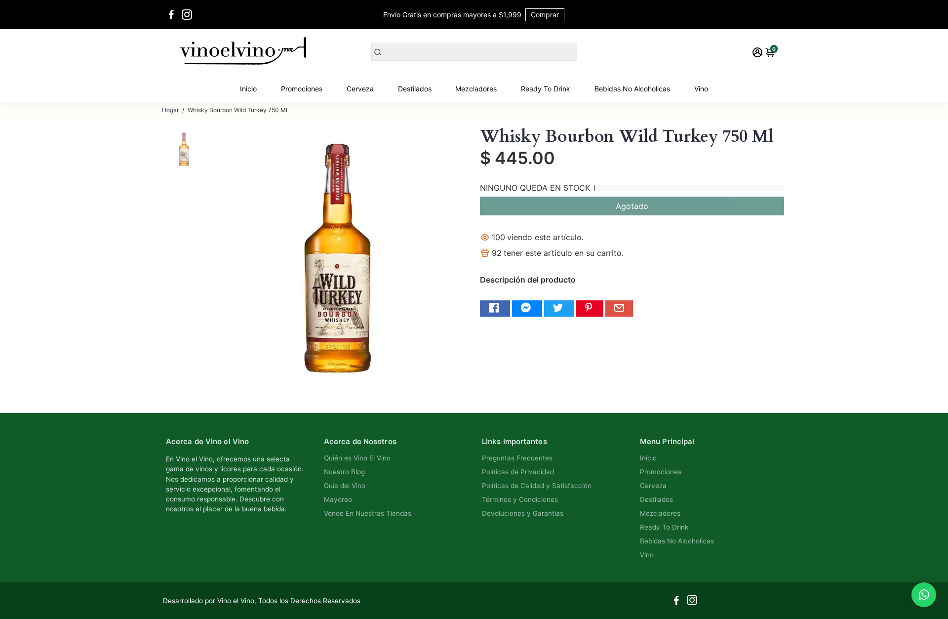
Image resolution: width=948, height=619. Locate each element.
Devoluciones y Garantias (522, 513)
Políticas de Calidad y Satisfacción (537, 486)
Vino (701, 88)
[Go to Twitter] (559, 308)
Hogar (170, 110)
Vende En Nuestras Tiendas (367, 513)
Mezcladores (476, 88)
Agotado (632, 206)
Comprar (545, 14)
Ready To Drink (545, 88)
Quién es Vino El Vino (357, 458)
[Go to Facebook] (171, 15)
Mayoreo (338, 499)
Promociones (301, 88)
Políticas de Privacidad (518, 472)
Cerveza (360, 88)
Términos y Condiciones (520, 499)
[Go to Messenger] (527, 308)
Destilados (415, 88)
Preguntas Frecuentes (517, 458)
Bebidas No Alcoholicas (632, 88)
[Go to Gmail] (619, 308)
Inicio (248, 88)
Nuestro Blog (344, 472)
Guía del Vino (344, 486)
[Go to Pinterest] (589, 308)
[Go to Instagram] (187, 15)
